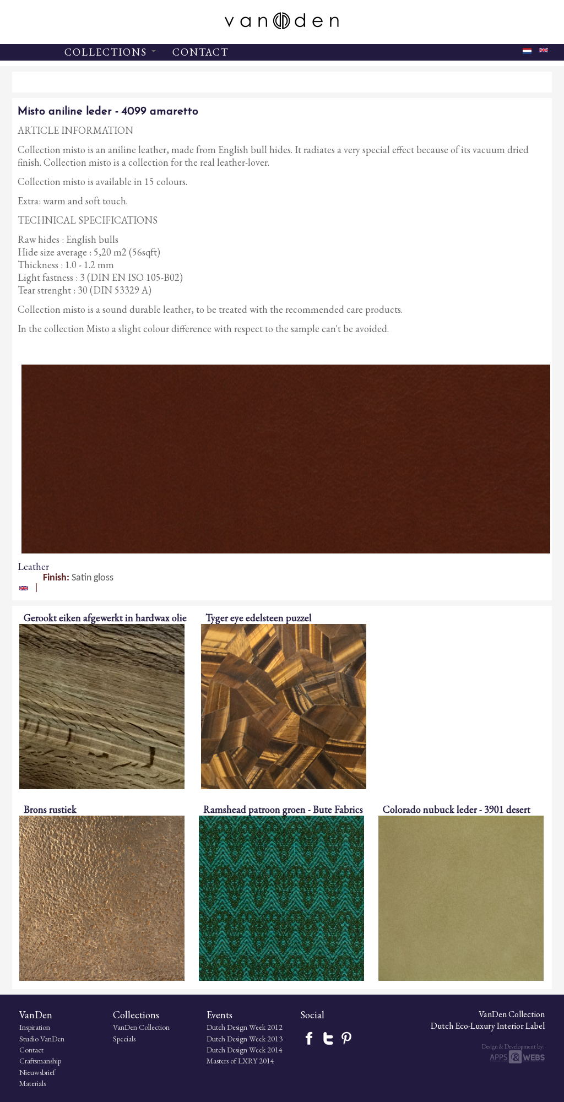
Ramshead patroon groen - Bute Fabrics (283, 809)
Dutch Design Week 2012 (245, 1027)
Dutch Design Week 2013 (245, 1039)
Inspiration (34, 1027)
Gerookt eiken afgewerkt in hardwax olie (105, 617)
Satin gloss (92, 578)
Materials (32, 1083)
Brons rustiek (50, 809)
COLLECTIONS (107, 52)
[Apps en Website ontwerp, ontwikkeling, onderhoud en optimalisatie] (517, 1061)
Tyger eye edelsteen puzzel (258, 617)
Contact (31, 1050)
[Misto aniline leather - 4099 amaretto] (543, 52)
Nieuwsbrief (37, 1072)
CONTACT (200, 52)
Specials (124, 1039)
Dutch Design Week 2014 (245, 1050)
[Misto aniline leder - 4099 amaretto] (527, 54)
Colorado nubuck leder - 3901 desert (456, 809)
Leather (33, 566)
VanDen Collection (141, 1027)
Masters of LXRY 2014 (240, 1061)
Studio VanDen (41, 1039)
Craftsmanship (40, 1061)
